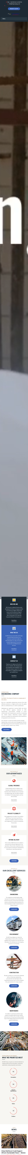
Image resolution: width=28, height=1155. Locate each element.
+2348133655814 (19, 5)
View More (14, 860)
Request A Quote (14, 8)
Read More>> (6, 729)
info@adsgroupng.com (14, 3)
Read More (14, 620)
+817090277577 (10, 5)
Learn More (14, 909)
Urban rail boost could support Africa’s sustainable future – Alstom (13, 1152)
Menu (4, 18)
